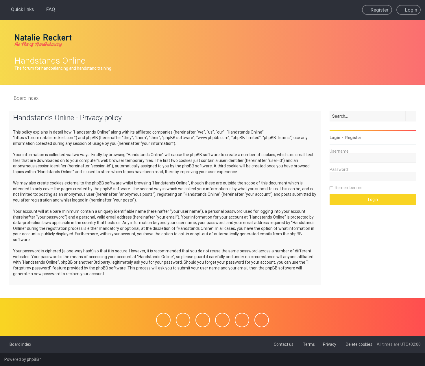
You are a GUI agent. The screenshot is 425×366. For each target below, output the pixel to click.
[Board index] (43, 40)
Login (335, 137)
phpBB (33, 359)
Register (353, 137)
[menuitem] (48, 9)
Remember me (349, 187)
